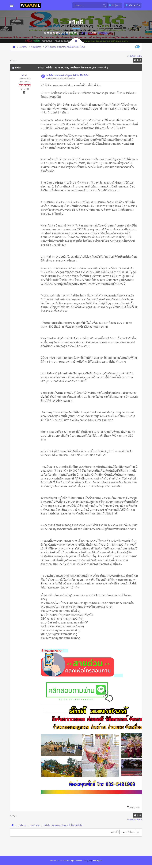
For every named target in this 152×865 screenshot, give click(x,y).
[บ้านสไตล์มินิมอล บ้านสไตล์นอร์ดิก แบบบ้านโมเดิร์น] (77, 675)
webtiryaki (97, 860)
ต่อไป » (139, 56)
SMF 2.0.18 (54, 861)
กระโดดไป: (115, 832)
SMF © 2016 (64, 861)
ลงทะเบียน (103, 32)
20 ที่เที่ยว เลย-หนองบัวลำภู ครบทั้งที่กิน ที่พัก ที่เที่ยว (67, 75)
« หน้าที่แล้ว (131, 56)
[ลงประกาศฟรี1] (30, 5)
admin (24, 75)
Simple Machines (76, 861)
